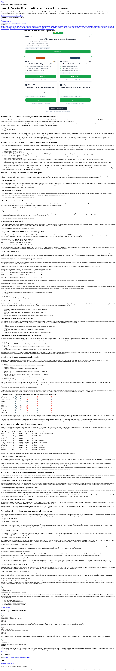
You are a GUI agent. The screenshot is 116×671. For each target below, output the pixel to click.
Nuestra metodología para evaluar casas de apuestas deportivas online (54, 26)
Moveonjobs (4, 1)
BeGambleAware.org (66, 111)
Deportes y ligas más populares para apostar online (26, 27)
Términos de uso (10, 663)
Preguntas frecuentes (48, 29)
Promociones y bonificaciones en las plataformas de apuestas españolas (19, 26)
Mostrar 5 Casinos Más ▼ (58, 108)
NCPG (27, 657)
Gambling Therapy (8, 657)
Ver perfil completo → (6, 607)
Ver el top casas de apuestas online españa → (12, 16)
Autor (2, 2)
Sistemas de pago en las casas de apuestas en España (77, 27)
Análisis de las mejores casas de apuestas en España (85, 26)
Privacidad (3, 663)
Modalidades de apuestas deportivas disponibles (51, 27)
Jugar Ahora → (58, 51)
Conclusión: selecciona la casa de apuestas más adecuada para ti (26, 29)
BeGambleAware (19, 657)
